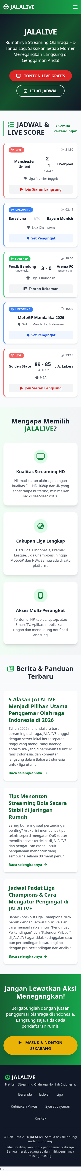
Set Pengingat (43, 238)
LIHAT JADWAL (43, 90)
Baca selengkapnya (26, 773)
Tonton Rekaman (44, 288)
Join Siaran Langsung (43, 189)
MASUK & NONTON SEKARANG (43, 1045)
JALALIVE (22, 6)
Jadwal (44, 1094)
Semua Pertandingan (66, 128)
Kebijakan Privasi (24, 1106)
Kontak (40, 1118)
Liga (59, 1094)
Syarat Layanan (57, 1106)
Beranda (25, 1094)
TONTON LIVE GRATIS (44, 75)
